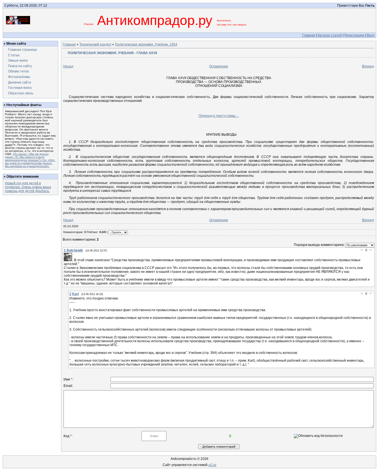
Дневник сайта (19, 82)
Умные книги (18, 60)
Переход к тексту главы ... (219, 116)
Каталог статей (330, 35)
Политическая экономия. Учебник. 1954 (146, 44)
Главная (308, 35)
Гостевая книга (20, 88)
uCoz (212, 465)
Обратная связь (20, 93)
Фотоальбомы (19, 77)
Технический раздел (95, 44)
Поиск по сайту (20, 66)
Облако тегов (18, 71)
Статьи (13, 55)
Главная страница (22, 50)
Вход (371, 35)
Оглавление (218, 66)
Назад (68, 66)
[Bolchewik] (69, 260)
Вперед (368, 66)
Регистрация (354, 35)
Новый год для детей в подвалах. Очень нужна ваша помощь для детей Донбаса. (28, 187)
